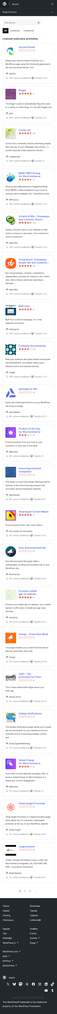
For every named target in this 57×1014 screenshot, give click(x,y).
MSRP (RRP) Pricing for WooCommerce (29, 175)
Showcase (35, 906)
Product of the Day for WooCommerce (29, 430)
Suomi (12, 977)
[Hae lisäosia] (38, 22)
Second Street (27, 47)
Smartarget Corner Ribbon (34, 511)
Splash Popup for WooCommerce (29, 762)
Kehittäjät (7, 938)
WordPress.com (12, 951)
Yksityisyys (8, 920)
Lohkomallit (35, 920)
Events (33, 933)
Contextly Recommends (32, 345)
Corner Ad (24, 130)
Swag (34, 943)
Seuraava (36, 891)
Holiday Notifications (30, 713)
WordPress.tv (10, 943)
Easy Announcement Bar (32, 547)
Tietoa (6, 906)
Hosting (6, 915)
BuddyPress (10, 965)
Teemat (33, 910)
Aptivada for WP (28, 389)
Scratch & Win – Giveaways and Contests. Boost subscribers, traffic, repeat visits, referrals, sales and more (34, 218)
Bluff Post (24, 306)
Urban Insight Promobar (32, 803)
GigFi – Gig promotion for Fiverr (30, 675)
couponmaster (27, 846)
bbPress (8, 961)
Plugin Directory (10, 12)
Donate (35, 938)
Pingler (22, 90)
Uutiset (6, 910)
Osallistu (34, 928)
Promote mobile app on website (28, 592)
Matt (6, 956)
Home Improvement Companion (30, 470)
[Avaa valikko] (53, 4)
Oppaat (6, 928)
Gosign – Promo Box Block (33, 634)
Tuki (5, 933)
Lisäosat (34, 915)
